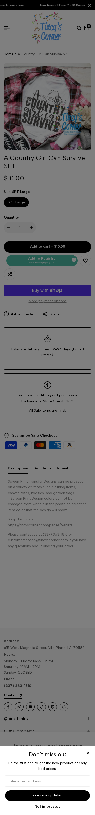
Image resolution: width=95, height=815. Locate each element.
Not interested (48, 807)
